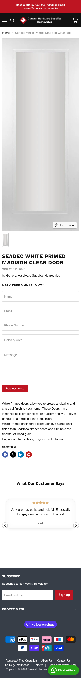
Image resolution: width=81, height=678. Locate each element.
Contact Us (64, 660)
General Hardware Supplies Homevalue (33, 275)
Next (76, 525)
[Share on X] (13, 454)
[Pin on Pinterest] (29, 454)
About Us (47, 660)
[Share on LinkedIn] (21, 454)
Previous (5, 525)
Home (6, 33)
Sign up (64, 595)
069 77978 (47, 4)
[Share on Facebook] (5, 454)
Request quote (15, 388)
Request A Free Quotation (21, 660)
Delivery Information (17, 665)
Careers (38, 665)
